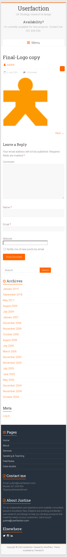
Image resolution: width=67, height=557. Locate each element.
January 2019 (11, 288)
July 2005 (8, 368)
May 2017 (8, 300)
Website (7, 238)
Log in (6, 415)
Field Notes (8, 461)
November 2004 (12, 391)
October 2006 (11, 334)
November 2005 (12, 362)
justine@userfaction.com (16, 520)
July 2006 (8, 345)
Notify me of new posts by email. (26, 249)
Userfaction (33, 8)
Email (7, 224)
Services (7, 450)
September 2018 (12, 294)
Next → (59, 133)
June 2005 (9, 374)
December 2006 (12, 323)
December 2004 (12, 385)
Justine (10, 64)
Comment (8, 161)
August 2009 (10, 305)
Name (7, 207)
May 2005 (8, 379)
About (6, 445)
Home (6, 440)
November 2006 (12, 328)
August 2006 (10, 340)
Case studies (9, 466)
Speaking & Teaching (13, 456)
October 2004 (11, 396)
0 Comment (31, 72)
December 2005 (12, 357)
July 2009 (8, 311)
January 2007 (11, 317)
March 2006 (10, 351)
